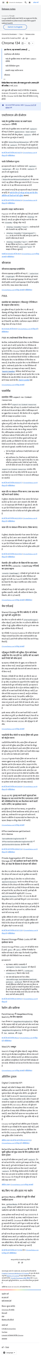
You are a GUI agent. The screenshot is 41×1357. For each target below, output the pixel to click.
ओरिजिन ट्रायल (6, 1140)
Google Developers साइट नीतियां (20, 1278)
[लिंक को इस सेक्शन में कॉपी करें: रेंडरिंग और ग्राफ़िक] (22, 1008)
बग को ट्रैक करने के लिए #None (10, 1038)
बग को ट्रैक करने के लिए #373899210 (12, 999)
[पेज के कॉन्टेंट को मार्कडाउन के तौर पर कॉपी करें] (29, 43)
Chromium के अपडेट (8, 1310)
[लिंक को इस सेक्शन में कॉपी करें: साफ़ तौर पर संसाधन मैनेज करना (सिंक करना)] (4, 530)
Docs (21, 34)
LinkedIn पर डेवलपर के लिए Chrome (12, 1335)
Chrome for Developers (9, 34)
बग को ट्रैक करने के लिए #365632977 (12, 483)
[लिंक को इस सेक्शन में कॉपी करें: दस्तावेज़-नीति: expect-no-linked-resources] (14, 400)
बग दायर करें (5, 1297)
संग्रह (3, 1316)
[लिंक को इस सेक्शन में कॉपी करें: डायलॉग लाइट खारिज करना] (26, 209)
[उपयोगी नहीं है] (26, 38)
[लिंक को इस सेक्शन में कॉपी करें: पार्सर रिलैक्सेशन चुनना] (21, 162)
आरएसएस (4, 1339)
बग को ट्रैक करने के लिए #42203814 (12, 518)
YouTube (4, 1332)
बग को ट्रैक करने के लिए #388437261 (12, 849)
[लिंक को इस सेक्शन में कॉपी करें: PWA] (9, 296)
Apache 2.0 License (13, 1276)
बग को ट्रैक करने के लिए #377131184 (12, 1250)
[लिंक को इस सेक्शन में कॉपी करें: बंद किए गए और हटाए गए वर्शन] (35, 1191)
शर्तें (2, 1347)
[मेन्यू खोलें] (3, 2)
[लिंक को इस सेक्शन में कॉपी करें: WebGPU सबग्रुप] (18, 1047)
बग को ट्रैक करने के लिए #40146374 (12, 153)
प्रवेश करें (35, 2)
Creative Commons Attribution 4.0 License (15, 1273)
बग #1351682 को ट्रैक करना (9, 329)
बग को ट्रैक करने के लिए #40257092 (21, 1140)
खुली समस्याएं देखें (6, 1301)
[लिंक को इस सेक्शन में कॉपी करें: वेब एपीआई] (15, 606)
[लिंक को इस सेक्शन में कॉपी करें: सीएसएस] (13, 263)
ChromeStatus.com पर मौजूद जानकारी (13, 290)
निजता (7, 1347)
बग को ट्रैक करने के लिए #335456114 (12, 200)
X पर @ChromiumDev (9, 1329)
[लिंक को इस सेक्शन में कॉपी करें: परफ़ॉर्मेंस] (12, 391)
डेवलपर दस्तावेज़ (24, 380)
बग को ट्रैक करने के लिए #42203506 (12, 554)
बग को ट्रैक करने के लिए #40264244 (12, 786)
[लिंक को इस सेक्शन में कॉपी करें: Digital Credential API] (24, 1083)
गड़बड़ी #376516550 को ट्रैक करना (11, 254)
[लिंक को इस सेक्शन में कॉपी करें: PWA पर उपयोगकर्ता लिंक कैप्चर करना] (35, 338)
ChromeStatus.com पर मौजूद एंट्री (28, 329)
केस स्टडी (4, 1313)
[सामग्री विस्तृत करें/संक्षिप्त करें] (29, 50)
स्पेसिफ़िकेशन (11, 155)
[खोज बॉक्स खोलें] (25, 2)
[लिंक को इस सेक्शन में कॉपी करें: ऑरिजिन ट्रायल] (18, 1077)
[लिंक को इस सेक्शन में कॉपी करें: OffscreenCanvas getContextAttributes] (15, 834)
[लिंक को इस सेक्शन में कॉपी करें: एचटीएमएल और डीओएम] (28, 115)
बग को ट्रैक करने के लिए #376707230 (12, 930)
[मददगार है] (23, 38)
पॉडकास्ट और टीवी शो (8, 1320)
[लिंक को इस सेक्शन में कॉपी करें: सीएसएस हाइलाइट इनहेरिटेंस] (27, 269)
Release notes (8, 9)
